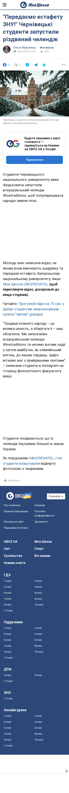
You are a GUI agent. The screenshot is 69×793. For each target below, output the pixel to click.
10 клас (38, 604)
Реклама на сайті (14, 521)
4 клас (38, 586)
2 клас (38, 580)
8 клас (38, 598)
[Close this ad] (66, 771)
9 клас (7, 604)
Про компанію (12, 505)
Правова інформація (16, 511)
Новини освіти (14, 563)
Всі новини (42, 556)
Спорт (39, 549)
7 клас (7, 598)
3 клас (7, 586)
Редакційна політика (16, 527)
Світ (7, 549)
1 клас (7, 580)
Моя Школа (46, 47)
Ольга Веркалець (24, 47)
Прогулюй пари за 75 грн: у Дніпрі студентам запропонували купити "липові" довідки (33, 308)
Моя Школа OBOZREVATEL (25, 284)
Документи (41, 521)
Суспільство (13, 556)
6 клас (38, 592)
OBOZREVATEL (41, 458)
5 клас (7, 592)
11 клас (8, 610)
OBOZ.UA (10, 541)
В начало (54, 496)
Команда (39, 505)
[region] (34, 231)
